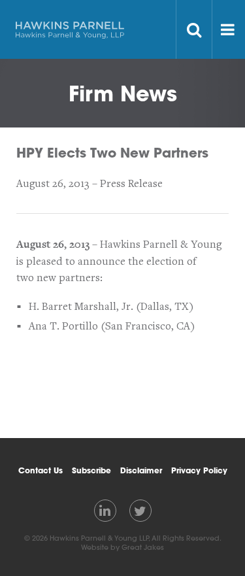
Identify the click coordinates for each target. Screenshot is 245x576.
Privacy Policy (199, 470)
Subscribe (91, 470)
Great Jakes (143, 547)
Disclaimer (141, 470)
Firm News (123, 93)
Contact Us (40, 470)
